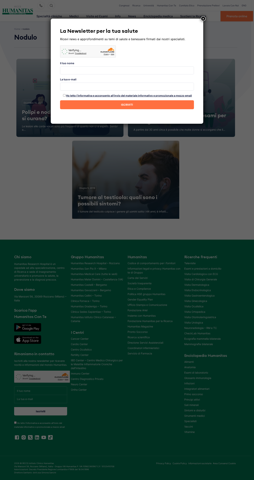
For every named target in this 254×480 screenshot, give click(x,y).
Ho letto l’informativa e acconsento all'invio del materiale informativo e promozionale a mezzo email (129, 95)
